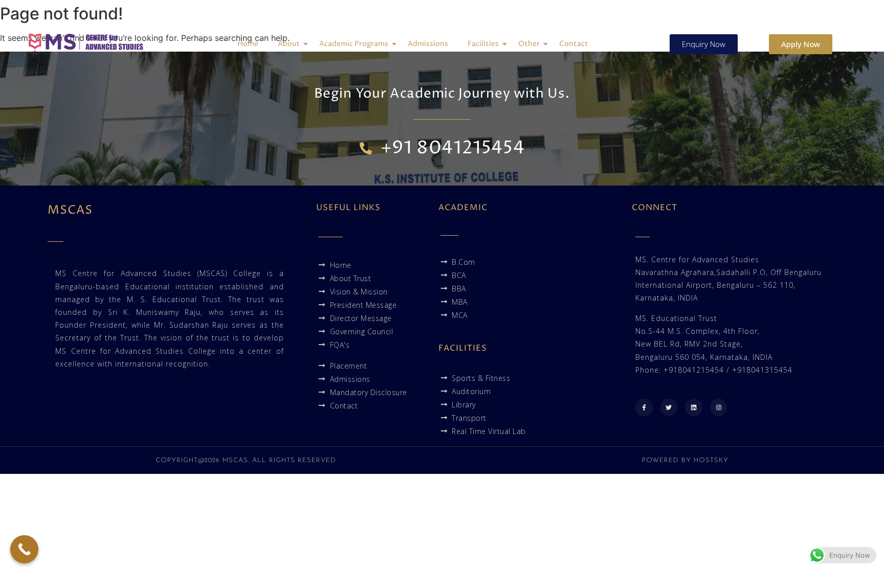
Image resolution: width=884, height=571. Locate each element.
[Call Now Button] (24, 549)
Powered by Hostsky (685, 460)
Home (247, 44)
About (289, 44)
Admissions (428, 44)
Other (529, 44)
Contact (573, 44)
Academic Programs (353, 44)
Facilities (483, 44)
